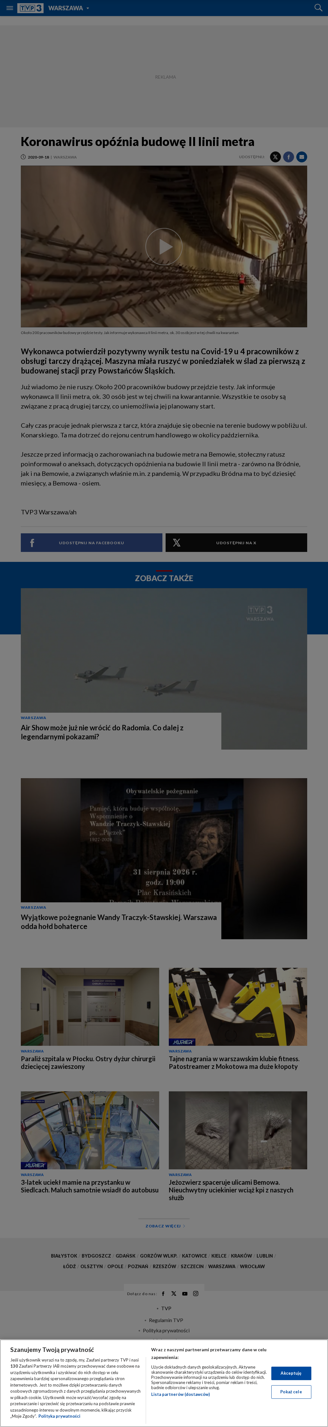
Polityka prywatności (59, 1416)
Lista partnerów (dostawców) (180, 1394)
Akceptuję (291, 1373)
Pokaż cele (291, 1391)
